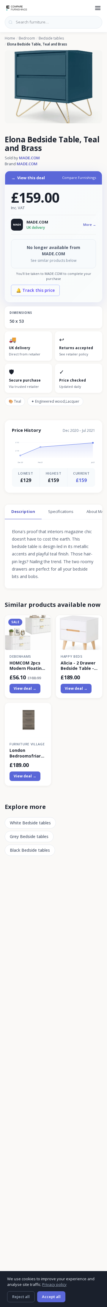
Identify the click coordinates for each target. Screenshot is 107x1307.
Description (23, 511)
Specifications (60, 511)
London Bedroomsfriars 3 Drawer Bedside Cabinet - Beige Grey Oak (27, 753)
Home (10, 38)
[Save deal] (43, 623)
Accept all (51, 1296)
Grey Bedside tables (29, 836)
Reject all (21, 1296)
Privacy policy (54, 1284)
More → (89, 224)
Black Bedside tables (30, 850)
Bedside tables (51, 38)
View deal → (25, 688)
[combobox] (53, 22)
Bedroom (27, 38)
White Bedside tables (30, 823)
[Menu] (97, 8)
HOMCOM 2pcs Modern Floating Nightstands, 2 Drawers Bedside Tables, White (27, 665)
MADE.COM (29, 157)
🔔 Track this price (35, 290)
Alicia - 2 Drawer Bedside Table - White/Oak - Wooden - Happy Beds (78, 665)
